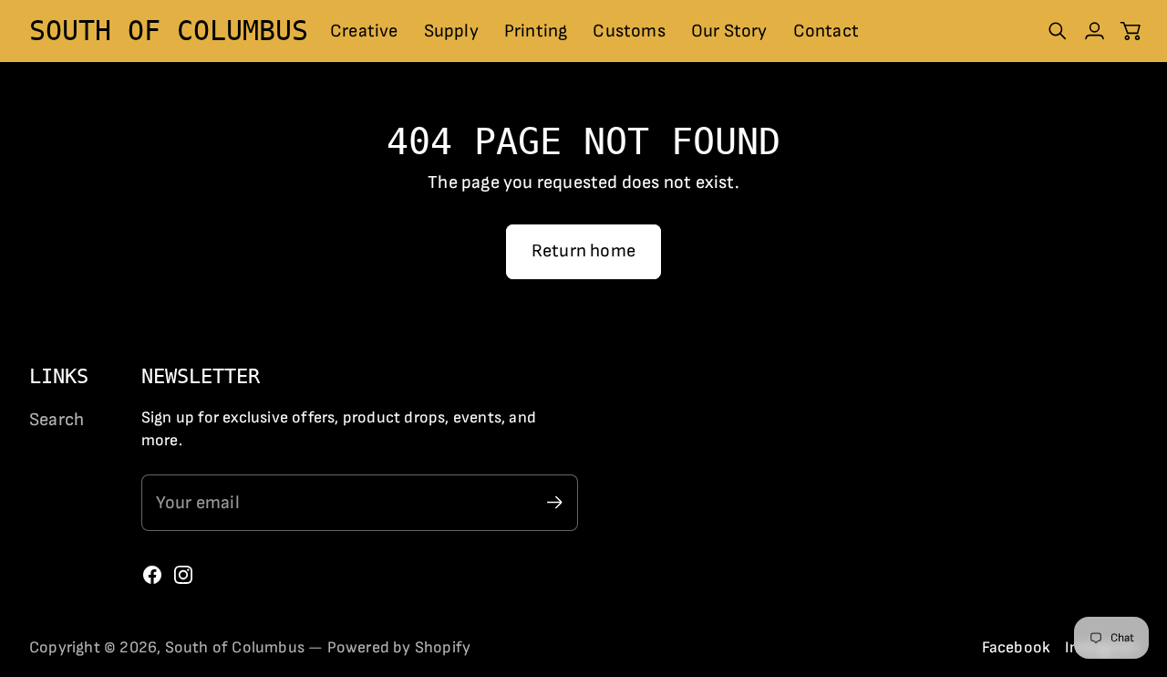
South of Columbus (235, 647)
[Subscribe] (555, 502)
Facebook (1016, 647)
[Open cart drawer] (1130, 31)
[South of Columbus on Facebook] (152, 575)
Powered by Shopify (399, 647)
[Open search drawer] (1057, 31)
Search (56, 420)
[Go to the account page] (1094, 31)
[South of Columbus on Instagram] (183, 575)
